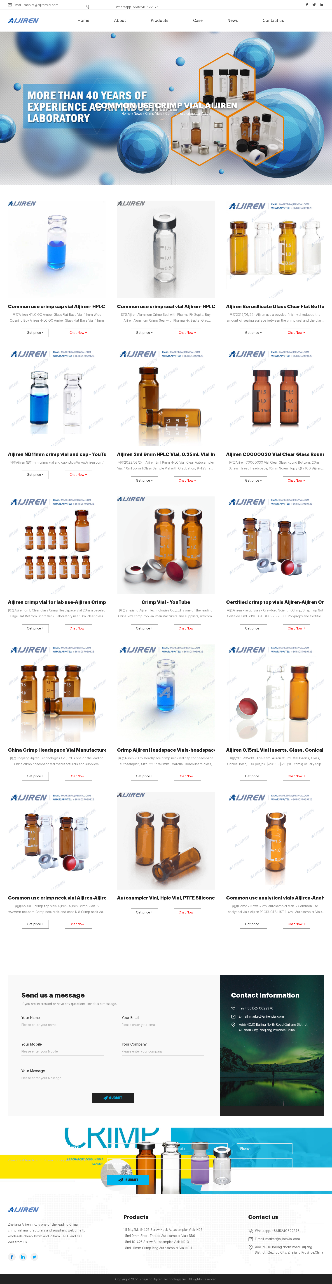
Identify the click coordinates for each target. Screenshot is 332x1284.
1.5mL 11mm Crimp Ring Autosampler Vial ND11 (157, 1248)
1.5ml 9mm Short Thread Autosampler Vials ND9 (159, 1236)
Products (159, 20)
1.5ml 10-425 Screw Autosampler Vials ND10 (156, 1242)
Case (198, 20)
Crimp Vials (153, 113)
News (232, 20)
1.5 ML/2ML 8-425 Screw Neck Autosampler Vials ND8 (163, 1229)
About (120, 20)
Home (83, 20)
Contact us (273, 20)
